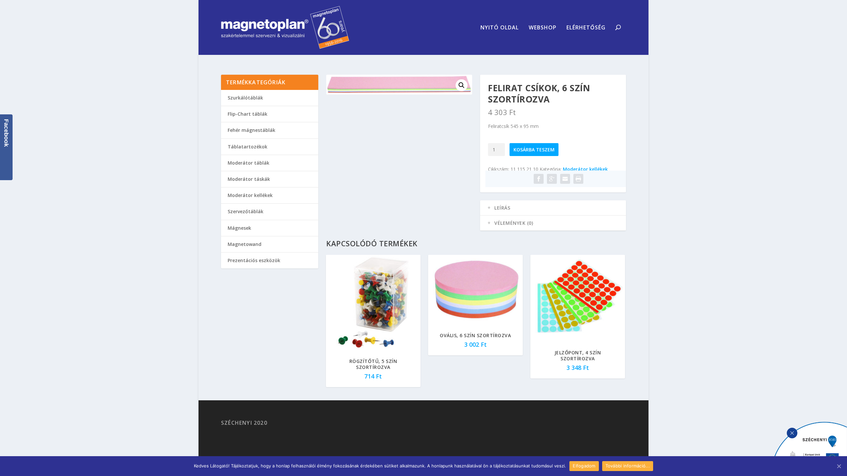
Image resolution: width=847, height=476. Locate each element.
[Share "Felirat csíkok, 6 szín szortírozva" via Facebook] (539, 179)
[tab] (553, 208)
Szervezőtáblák (245, 211)
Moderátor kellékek (585, 169)
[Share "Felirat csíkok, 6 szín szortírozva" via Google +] (552, 179)
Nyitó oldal (499, 28)
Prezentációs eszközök (254, 260)
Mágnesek (239, 228)
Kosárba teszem (534, 149)
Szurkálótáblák (245, 98)
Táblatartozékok (247, 146)
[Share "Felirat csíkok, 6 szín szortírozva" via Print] (578, 179)
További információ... (627, 465)
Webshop (543, 28)
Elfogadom (584, 465)
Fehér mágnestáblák (251, 130)
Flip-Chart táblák (247, 114)
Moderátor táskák (249, 179)
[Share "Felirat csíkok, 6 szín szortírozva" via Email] (565, 179)
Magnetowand (244, 244)
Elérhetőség (585, 28)
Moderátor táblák (248, 163)
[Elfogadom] (838, 466)
